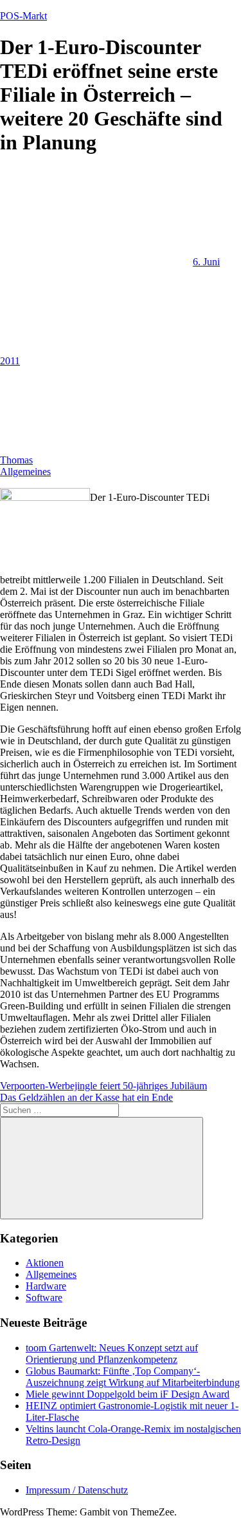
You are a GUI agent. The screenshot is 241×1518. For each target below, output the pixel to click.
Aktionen (45, 1262)
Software (44, 1297)
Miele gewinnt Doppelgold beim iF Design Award (127, 1394)
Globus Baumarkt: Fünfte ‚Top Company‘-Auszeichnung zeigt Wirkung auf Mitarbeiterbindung (133, 1376)
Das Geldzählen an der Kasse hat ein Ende (86, 1097)
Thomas (16, 459)
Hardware (46, 1285)
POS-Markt (23, 15)
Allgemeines (25, 471)
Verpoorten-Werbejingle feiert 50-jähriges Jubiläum (103, 1085)
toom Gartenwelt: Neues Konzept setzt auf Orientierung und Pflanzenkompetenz (112, 1353)
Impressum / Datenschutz (77, 1490)
